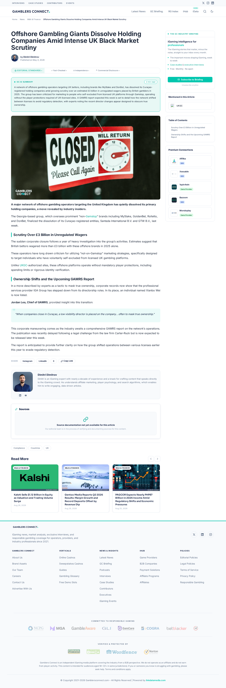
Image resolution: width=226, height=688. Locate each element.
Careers (16, 576)
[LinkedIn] (212, 3)
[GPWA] (74, 651)
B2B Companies (148, 563)
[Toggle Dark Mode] (212, 11)
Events (70, 3)
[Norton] (151, 651)
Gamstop (91, 216)
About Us (17, 557)
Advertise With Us (22, 588)
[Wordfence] (121, 652)
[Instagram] (208, 3)
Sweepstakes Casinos (71, 563)
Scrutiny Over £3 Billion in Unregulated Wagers (188, 128)
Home (14, 19)
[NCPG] (36, 628)
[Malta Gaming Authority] (57, 628)
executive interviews (194, 64)
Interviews (18, 3)
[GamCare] (126, 628)
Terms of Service (189, 569)
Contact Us (18, 582)
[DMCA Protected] (93, 651)
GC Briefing (156, 11)
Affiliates (144, 582)
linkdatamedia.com (156, 680)
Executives (105, 594)
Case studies (176, 64)
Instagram (27, 361)
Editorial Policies (189, 557)
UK (47, 448)
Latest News (139, 11)
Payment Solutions (150, 569)
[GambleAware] (83, 628)
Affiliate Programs (149, 576)
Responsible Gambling (192, 582)
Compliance (19, 448)
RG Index (173, 11)
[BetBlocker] (176, 628)
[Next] (157, 459)
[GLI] (107, 628)
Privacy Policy (187, 576)
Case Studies (35, 3)
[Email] (25, 395)
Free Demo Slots (68, 582)
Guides (63, 569)
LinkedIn (43, 361)
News (22, 19)
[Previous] (151, 459)
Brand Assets (19, 563)
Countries (35, 448)
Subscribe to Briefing (192, 79)
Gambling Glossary (69, 576)
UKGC (23, 265)
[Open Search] (205, 11)
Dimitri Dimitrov (31, 57)
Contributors (54, 3)
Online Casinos (67, 557)
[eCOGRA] (150, 628)
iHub (185, 11)
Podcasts (105, 569)
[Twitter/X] (203, 3)
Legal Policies (187, 563)
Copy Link (68, 361)
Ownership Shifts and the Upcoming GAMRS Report (190, 135)
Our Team (17, 569)
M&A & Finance (34, 19)
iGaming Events (108, 601)
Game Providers (148, 557)
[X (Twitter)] (194, 534)
